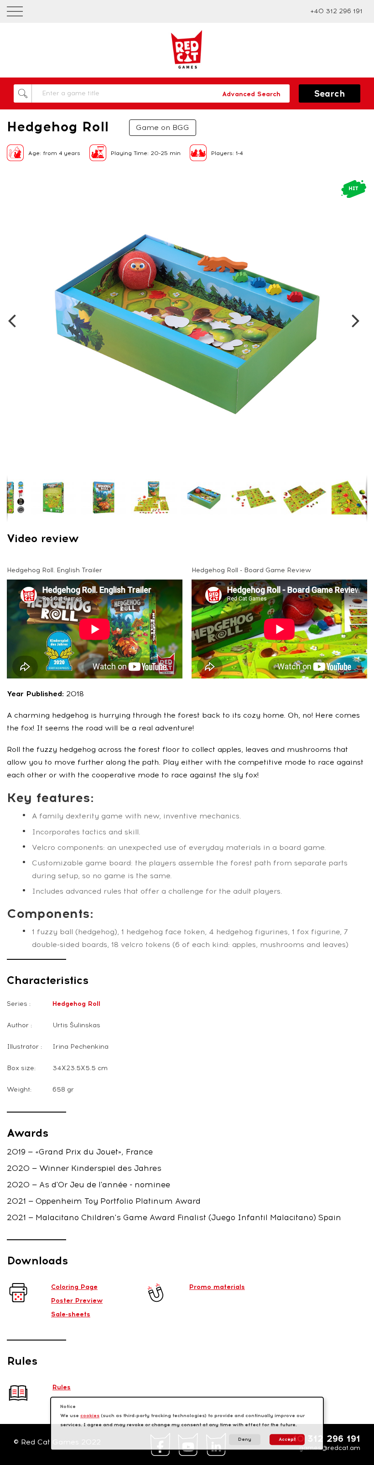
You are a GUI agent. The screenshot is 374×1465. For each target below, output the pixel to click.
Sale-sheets (70, 1314)
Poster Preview (77, 1301)
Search (329, 93)
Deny (244, 1439)
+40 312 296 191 (336, 11)
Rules (61, 1387)
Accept (287, 1439)
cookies (89, 1415)
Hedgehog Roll (76, 1004)
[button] (15, 188)
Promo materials (217, 1287)
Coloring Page (74, 1287)
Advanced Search (251, 94)
